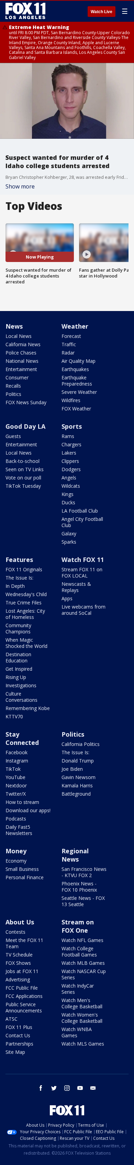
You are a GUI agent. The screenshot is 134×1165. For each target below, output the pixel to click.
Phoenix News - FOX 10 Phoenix (79, 886)
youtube (80, 1088)
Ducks (68, 502)
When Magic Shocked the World (26, 643)
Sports (72, 426)
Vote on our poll (23, 477)
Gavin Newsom (79, 777)
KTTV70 (14, 716)
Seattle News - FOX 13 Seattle (83, 901)
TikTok (13, 769)
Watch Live (101, 11)
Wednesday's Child (26, 594)
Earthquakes (75, 369)
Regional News (75, 855)
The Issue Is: (19, 577)
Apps (67, 598)
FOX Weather (76, 408)
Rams (68, 436)
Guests (13, 436)
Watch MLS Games (83, 1043)
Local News (18, 336)
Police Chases (20, 352)
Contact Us (17, 1035)
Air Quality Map (79, 361)
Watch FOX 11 (83, 559)
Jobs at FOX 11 (21, 971)
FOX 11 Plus (18, 1027)
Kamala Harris (77, 785)
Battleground (76, 793)
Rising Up (15, 677)
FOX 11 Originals (23, 569)
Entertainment (21, 369)
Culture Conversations (21, 696)
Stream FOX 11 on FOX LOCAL (82, 572)
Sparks (69, 541)
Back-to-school (22, 461)
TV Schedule (19, 954)
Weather (75, 326)
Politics (13, 394)
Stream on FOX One (78, 926)
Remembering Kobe (27, 708)
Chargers (71, 444)
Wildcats (71, 486)
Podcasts (15, 818)
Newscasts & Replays (76, 587)
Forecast (71, 336)
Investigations (20, 685)
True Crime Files (23, 602)
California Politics (81, 744)
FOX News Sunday (25, 402)
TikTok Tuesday (23, 486)
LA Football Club (80, 510)
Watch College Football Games (79, 951)
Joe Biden (72, 769)
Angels (69, 477)
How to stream (22, 802)
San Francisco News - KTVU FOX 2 (84, 872)
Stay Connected (22, 738)
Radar (68, 352)
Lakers (69, 452)
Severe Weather (79, 392)
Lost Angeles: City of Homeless (25, 614)
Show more (20, 186)
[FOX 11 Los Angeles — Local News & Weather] (25, 11)
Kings (68, 494)
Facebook (16, 752)
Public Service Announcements (23, 1007)
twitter (53, 1088)
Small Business (22, 869)
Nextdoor (16, 785)
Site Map (15, 1052)
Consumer (17, 377)
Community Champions (18, 628)
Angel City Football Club (82, 522)
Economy (15, 860)
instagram (67, 1088)
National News (21, 361)
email (93, 1088)
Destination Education (18, 657)
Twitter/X (15, 793)
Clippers (70, 461)
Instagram (16, 760)
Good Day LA (25, 426)
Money (15, 851)
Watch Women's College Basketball (82, 1017)
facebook (40, 1088)
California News (23, 344)
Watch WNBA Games (77, 1032)
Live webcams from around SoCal (83, 609)
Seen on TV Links (24, 469)
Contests (15, 932)
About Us (19, 922)
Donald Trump (78, 760)
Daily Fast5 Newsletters (18, 830)
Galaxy (69, 533)
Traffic (69, 344)
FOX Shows (18, 963)
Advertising (17, 979)
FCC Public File (21, 987)
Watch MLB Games (83, 963)
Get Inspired (18, 669)
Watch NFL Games (82, 940)
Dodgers (71, 469)
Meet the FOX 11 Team (24, 943)
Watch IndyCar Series (78, 988)
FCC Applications (24, 996)
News (14, 326)
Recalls (13, 385)
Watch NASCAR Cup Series (84, 974)
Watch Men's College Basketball (82, 1003)
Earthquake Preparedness (77, 380)
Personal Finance (24, 877)
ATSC (11, 1019)
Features (19, 559)
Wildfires (71, 400)
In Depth (15, 586)
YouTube (15, 777)
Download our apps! (28, 810)
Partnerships (19, 1043)
